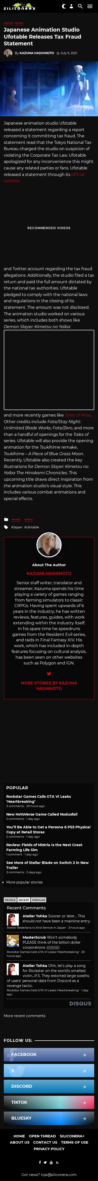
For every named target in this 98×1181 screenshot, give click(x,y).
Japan (17, 527)
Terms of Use (74, 1142)
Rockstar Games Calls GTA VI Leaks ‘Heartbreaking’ (43, 952)
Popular (38, 900)
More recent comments (24, 1016)
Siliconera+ (72, 1136)
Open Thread (42, 1136)
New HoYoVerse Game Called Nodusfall (41, 814)
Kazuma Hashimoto (37, 53)
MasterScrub (34, 937)
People (10, 900)
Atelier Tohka (35, 916)
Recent (24, 900)
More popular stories (24, 882)
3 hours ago (76, 927)
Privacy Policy (49, 1149)
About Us (19, 1142)
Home (19, 1136)
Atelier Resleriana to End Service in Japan (36, 927)
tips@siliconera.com (59, 1174)
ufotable (32, 527)
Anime (8, 23)
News (19, 23)
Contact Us (45, 1142)
